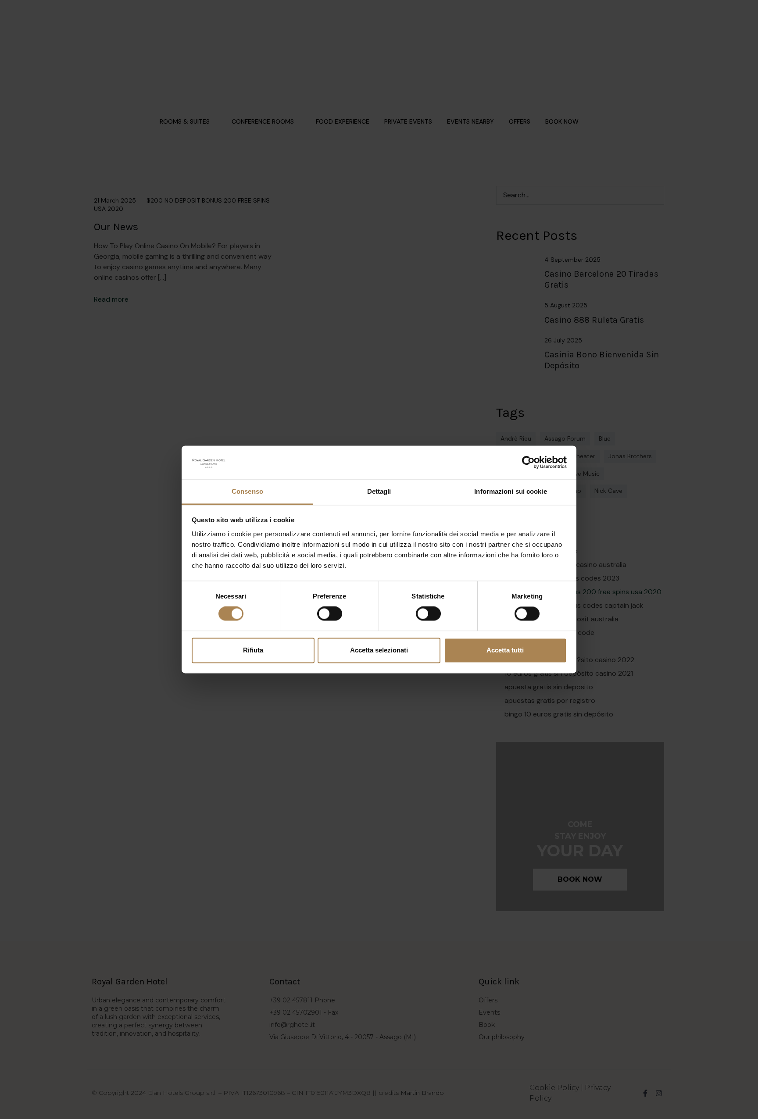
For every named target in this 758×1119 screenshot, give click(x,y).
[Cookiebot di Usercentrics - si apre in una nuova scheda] (528, 462)
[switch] (329, 614)
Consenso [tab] (247, 491)
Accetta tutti (505, 650)
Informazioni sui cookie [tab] (510, 491)
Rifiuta (253, 650)
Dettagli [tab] (379, 491)
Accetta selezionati (379, 650)
